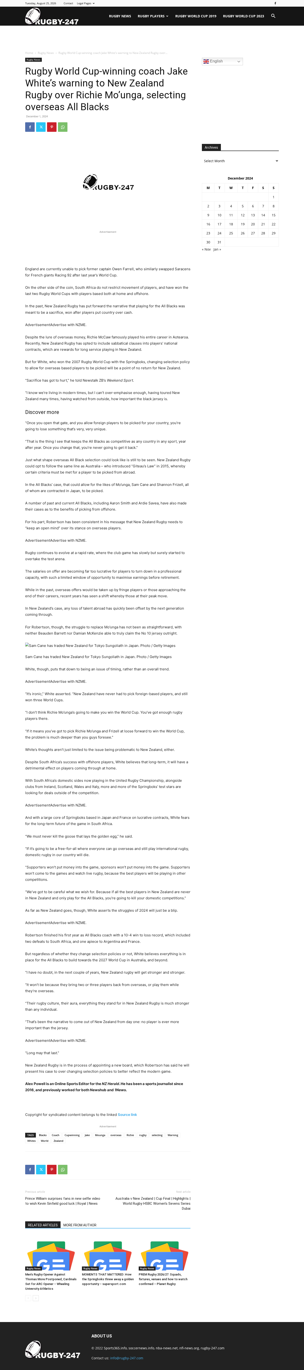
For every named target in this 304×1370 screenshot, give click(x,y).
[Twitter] (41, 127)
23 (208, 233)
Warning (173, 1135)
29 (274, 233)
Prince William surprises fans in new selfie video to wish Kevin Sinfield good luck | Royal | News (62, 1201)
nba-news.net (167, 1348)
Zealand (58, 1140)
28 (263, 233)
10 (219, 215)
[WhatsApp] (62, 127)
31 (219, 242)
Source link (127, 1114)
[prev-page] (28, 1298)
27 (253, 233)
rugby (143, 1135)
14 (263, 215)
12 (243, 215)
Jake (87, 1135)
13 (253, 215)
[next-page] (36, 1298)
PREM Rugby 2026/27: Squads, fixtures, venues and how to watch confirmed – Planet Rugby (163, 1279)
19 (243, 224)
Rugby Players (151, 16)
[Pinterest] (52, 127)
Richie (130, 1135)
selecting (157, 1135)
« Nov (206, 249)
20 (253, 224)
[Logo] (51, 16)
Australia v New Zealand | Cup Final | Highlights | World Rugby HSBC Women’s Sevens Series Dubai (152, 1203)
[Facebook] (275, 3)
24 (219, 233)
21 (263, 224)
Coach (55, 1135)
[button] (273, 16)
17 (219, 224)
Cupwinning (72, 1135)
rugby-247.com (212, 1348)
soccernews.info (141, 1348)
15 (274, 215)
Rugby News (120, 16)
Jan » (217, 249)
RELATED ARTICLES (43, 1225)
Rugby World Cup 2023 (243, 16)
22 (274, 224)
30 (208, 242)
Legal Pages (84, 3)
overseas (115, 1135)
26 (243, 233)
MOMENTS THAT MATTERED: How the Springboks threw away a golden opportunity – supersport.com (108, 1279)
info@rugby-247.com (126, 1358)
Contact (68, 3)
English (216, 61)
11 (231, 215)
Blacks (43, 1135)
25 (231, 233)
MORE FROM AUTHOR (79, 1225)
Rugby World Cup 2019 (195, 16)
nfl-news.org (189, 1348)
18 (231, 224)
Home (29, 53)
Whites (31, 1140)
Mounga (100, 1135)
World (44, 1140)
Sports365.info (115, 1348)
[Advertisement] (152, 38)
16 (208, 224)
